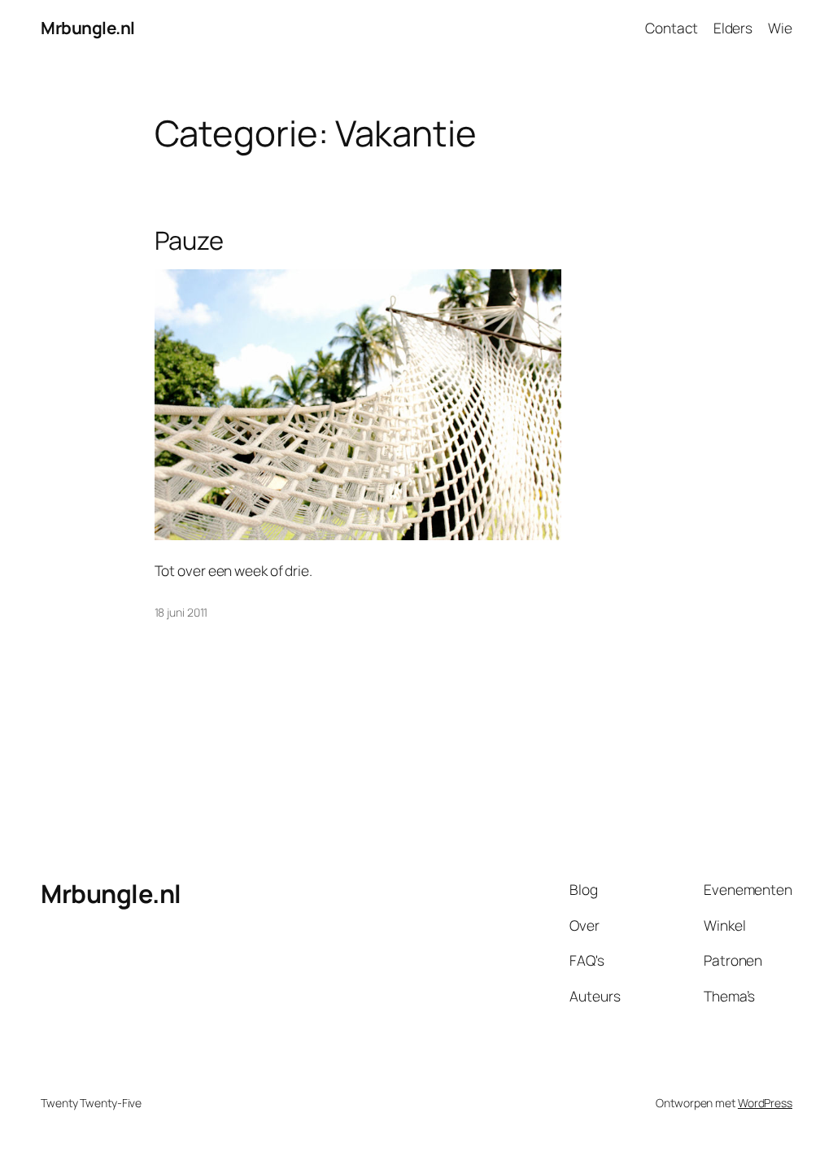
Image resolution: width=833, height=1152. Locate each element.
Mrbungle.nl (88, 27)
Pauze (190, 240)
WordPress (765, 1103)
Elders (732, 27)
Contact (671, 27)
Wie (780, 27)
